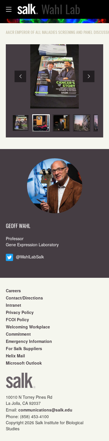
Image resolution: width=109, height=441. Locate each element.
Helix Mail (15, 356)
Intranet (13, 305)
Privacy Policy (20, 312)
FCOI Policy (17, 319)
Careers (13, 290)
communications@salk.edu (45, 410)
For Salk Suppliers (24, 348)
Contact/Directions (24, 298)
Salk (20, 382)
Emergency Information (29, 341)
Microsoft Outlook (24, 363)
